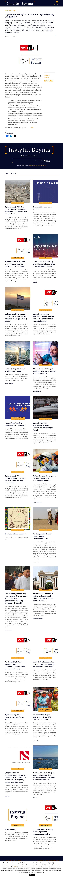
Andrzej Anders (8, 630)
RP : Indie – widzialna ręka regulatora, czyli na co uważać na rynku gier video (44, 371)
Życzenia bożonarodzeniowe (16, 534)
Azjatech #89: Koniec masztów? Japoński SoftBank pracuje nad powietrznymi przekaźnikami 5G (44, 317)
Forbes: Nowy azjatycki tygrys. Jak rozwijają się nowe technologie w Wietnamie (44, 478)
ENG (57, 4)
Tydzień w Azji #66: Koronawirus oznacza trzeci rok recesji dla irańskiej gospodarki (15, 479)
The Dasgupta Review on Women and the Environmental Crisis (42, 536)
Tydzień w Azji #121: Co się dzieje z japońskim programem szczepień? (43, 832)
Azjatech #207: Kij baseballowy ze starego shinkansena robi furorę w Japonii (43, 426)
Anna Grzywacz (8, 796)
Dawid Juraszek (36, 561)
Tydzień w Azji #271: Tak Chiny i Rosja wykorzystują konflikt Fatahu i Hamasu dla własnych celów (16, 210)
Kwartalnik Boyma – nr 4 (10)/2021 (42, 208)
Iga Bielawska (35, 740)
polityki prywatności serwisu (40, 165)
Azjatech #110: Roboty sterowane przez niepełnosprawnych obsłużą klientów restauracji (15, 665)
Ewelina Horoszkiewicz (38, 618)
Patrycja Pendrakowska (37, 502)
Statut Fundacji (10, 829)
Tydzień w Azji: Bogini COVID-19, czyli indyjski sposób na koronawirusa (42, 717)
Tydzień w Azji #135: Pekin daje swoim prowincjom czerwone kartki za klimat (15, 264)
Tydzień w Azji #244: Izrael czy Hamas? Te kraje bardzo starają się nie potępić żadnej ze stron (16, 317)
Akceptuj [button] (32, 874)
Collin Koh (35, 797)
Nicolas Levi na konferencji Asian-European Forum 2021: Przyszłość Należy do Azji (44, 264)
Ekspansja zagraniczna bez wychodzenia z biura (15, 370)
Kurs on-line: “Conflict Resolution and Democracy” (15, 424)
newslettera (31, 165)
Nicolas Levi (35, 282)
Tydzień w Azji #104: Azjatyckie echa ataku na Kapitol (14, 717)
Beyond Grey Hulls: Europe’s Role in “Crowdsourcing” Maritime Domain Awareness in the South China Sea (44, 776)
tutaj (15, 866)
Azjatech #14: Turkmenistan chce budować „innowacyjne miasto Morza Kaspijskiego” (43, 664)
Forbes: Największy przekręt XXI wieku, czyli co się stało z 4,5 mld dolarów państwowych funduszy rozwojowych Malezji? (16, 598)
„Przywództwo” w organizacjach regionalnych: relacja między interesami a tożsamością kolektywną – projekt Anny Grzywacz (16, 777)
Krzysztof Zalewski (9, 383)
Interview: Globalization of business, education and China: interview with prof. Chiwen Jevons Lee (43, 597)
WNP (32, 127)
